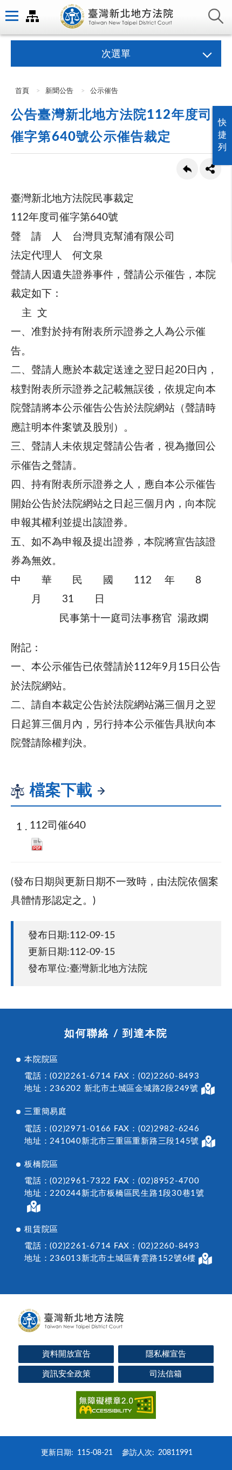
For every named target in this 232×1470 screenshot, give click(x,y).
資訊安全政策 (66, 1374)
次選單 (116, 54)
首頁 (21, 91)
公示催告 (104, 91)
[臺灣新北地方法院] (116, 17)
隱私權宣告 (166, 1354)
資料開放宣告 (66, 1354)
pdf (37, 844)
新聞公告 (59, 91)
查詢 (216, 16)
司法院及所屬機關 (32, 16)
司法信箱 (165, 1374)
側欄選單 (11, 16)
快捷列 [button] (222, 135)
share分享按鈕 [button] (210, 169)
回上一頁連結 (187, 169)
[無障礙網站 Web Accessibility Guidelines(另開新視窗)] (116, 1407)
